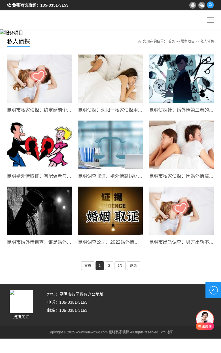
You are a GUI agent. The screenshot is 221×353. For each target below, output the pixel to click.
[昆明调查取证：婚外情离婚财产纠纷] (110, 145)
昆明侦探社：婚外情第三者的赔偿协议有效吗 (181, 110)
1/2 (120, 266)
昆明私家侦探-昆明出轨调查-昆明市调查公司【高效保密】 (26, 20)
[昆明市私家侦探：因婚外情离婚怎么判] (181, 145)
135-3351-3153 (54, 5)
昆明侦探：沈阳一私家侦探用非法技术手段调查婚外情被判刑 (110, 110)
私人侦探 (207, 42)
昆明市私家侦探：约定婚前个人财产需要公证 (39, 110)
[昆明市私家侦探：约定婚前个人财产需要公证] (39, 79)
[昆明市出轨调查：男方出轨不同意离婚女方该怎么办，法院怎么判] (181, 211)
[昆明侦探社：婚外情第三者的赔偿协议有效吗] (181, 79)
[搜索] (210, 5)
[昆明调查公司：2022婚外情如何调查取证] (110, 211)
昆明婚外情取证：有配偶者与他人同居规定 (39, 176)
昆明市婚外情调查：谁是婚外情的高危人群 (39, 242)
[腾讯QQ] (192, 5)
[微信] (201, 5)
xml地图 (167, 332)
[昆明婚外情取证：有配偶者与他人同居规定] (39, 145)
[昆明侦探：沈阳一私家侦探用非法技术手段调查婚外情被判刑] (110, 79)
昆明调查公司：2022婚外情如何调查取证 (110, 242)
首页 (171, 42)
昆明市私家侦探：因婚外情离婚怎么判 (181, 176)
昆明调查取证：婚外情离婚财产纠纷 (110, 176)
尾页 (133, 266)
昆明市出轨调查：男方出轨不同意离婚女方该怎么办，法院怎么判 (181, 242)
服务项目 (188, 42)
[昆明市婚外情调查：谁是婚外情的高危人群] (39, 211)
